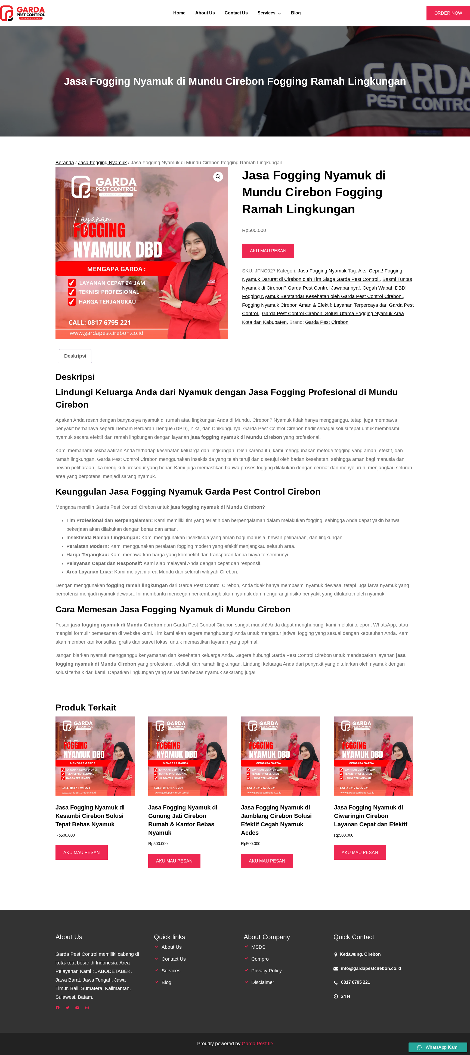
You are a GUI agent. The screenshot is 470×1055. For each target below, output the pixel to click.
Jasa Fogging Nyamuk (102, 162)
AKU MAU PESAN (268, 251)
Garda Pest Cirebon (326, 322)
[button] (218, 177)
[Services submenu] (279, 13)
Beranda (64, 162)
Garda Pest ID (257, 1043)
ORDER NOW (448, 13)
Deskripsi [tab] (75, 356)
